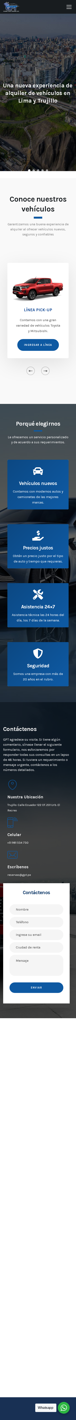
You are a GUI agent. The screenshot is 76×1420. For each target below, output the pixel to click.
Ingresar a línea (38, 344)
